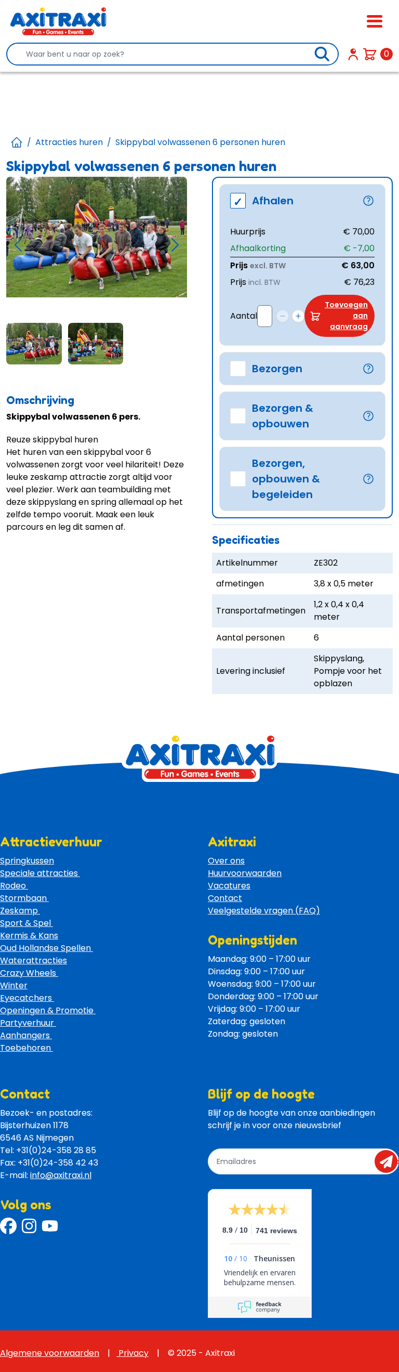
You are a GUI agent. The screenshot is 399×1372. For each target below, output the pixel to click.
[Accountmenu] (353, 54)
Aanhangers (26, 1035)
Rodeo (14, 886)
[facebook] (8, 1226)
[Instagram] (29, 1226)
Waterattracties (33, 960)
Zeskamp (20, 911)
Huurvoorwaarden (245, 873)
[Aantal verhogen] (298, 316)
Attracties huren (69, 142)
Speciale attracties (40, 873)
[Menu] (375, 21)
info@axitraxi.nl (60, 1175)
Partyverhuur (28, 1023)
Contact (225, 898)
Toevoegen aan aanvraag (346, 315)
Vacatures (229, 886)
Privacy (132, 1353)
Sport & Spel (26, 923)
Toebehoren (26, 1048)
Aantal (243, 316)
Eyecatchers (27, 998)
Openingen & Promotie (48, 1010)
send (389, 1161)
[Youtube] (50, 1226)
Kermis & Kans (29, 936)
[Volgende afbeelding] (175, 244)
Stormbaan (24, 898)
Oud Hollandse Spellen (46, 948)
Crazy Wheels (29, 973)
